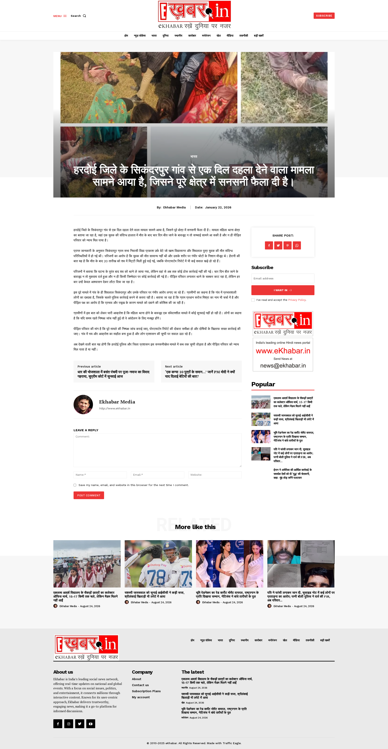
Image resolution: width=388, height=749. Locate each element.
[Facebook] (269, 245)
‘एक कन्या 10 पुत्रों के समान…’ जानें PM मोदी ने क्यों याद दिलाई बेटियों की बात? (200, 374)
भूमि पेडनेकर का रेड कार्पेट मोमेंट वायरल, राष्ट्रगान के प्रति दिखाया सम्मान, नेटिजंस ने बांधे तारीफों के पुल (294, 436)
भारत (194, 156)
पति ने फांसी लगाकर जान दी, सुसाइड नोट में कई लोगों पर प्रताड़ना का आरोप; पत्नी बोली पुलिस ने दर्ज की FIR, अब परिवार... (293, 455)
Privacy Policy (297, 299)
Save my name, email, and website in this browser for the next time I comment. (134, 485)
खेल (183, 702)
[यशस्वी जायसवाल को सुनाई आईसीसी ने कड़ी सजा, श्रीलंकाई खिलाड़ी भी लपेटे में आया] (260, 419)
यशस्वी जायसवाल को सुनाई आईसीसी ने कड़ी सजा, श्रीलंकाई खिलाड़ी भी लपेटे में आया (294, 419)
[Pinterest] (288, 245)
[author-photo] (56, 606)
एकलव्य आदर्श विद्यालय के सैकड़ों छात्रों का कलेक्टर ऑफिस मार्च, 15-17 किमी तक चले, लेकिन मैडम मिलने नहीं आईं (293, 402)
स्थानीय (184, 687)
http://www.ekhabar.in (114, 408)
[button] (79, 16)
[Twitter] (278, 245)
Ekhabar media (174, 207)
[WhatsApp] (297, 245)
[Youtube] (90, 723)
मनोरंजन (184, 717)
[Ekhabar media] (83, 404)
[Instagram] (68, 723)
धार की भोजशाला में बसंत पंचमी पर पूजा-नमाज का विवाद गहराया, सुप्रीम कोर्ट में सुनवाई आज (113, 374)
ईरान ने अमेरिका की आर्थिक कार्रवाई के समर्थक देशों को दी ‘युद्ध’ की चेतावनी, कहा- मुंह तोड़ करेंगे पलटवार (293, 474)
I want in (280, 290)
